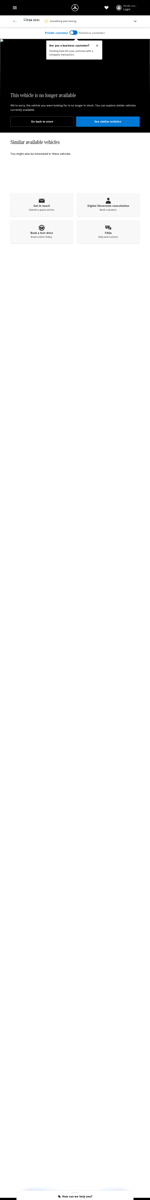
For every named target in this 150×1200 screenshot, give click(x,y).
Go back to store (42, 121)
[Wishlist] (106, 8)
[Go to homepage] (75, 7)
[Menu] (14, 7)
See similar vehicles (107, 121)
